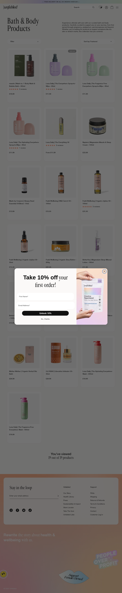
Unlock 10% (45, 313)
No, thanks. (45, 319)
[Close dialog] (104, 271)
